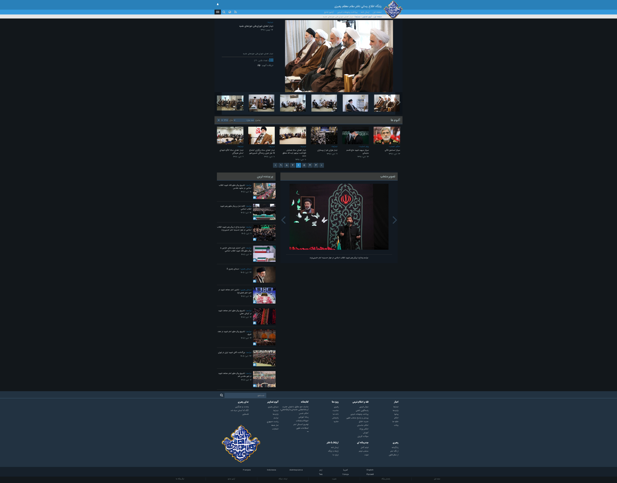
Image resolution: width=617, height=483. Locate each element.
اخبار (396, 402)
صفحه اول (377, 12)
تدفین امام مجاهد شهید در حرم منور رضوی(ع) (234, 291)
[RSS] (235, 12)
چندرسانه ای (362, 442)
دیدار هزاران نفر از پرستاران (327, 150)
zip (259, 65)
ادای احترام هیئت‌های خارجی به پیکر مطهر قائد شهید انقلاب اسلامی (235, 249)
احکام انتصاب (395, 146)
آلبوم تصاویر (367, 16)
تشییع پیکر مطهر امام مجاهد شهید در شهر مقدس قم (234, 375)
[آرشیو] (293, 431)
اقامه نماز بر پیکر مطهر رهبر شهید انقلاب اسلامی (235, 207)
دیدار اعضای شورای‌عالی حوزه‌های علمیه (256, 26)
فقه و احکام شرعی (360, 402)
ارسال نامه (365, 12)
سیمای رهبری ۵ (233, 268)
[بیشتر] (271, 60)
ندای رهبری (243, 402)
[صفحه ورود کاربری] (218, 4)
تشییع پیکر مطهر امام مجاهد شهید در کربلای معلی (234, 312)
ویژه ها (335, 402)
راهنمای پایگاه (385, 479)
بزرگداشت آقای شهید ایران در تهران (231, 352)
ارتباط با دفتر (332, 442)
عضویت (334, 479)
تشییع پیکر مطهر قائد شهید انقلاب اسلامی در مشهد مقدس (235, 187)
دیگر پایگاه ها (180, 479)
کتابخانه (304, 402)
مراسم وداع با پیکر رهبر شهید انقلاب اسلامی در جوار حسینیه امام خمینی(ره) (339, 257)
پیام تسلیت (364, 146)
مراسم (249, 185)
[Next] (275, 165)
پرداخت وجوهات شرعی (347, 12)
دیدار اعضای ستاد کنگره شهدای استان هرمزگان (231, 152)
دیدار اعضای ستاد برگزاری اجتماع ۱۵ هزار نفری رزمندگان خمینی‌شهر (262, 152)
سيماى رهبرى (246, 268)
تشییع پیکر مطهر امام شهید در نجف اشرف (234, 333)
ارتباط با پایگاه (283, 479)
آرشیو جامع (329, 12)
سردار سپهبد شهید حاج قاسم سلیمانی (357, 152)
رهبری (395, 442)
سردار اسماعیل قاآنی (392, 150)
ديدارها (357, 16)
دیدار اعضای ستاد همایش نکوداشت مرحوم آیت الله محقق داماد (294, 153)
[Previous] (321, 165)
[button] (218, 12)
